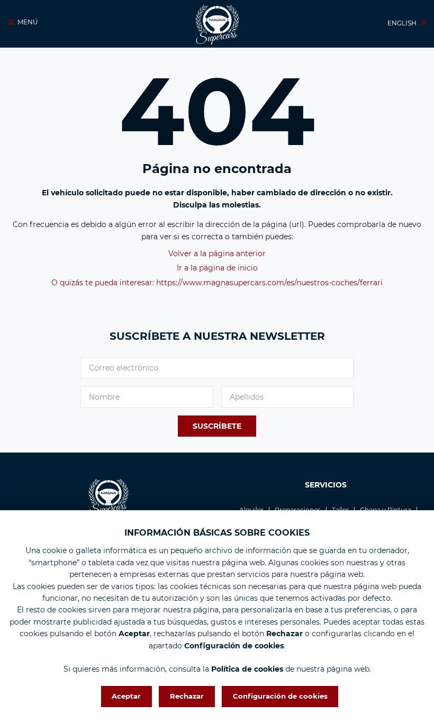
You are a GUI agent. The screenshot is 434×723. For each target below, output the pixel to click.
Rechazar (187, 696)
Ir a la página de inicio (217, 268)
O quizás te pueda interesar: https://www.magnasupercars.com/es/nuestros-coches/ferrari (217, 282)
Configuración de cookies (280, 696)
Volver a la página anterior (217, 253)
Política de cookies (247, 669)
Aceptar (126, 696)
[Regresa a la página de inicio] (217, 24)
